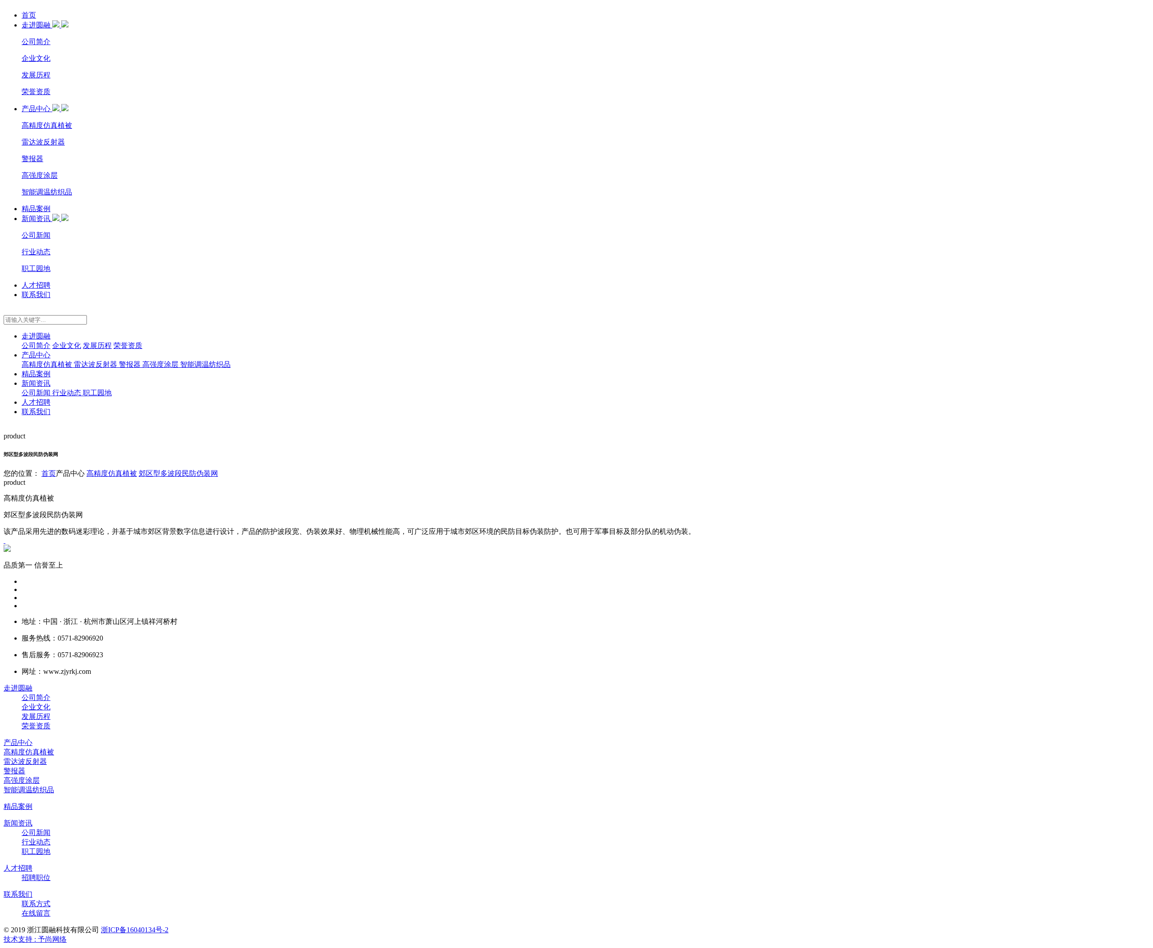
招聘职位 (36, 877)
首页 (29, 15)
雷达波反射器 (43, 142)
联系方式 (36, 903)
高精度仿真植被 (47, 125)
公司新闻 (36, 235)
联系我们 (36, 294)
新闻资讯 (37, 218)
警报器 (32, 159)
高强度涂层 (40, 175)
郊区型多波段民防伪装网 (178, 473)
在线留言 (36, 913)
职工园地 (36, 268)
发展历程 (36, 75)
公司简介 (36, 41)
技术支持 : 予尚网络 (35, 939)
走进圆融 (37, 25)
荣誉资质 (36, 91)
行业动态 (36, 252)
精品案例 (36, 208)
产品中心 (37, 109)
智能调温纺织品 (47, 192)
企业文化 (36, 58)
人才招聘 (36, 285)
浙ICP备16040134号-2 (134, 930)
